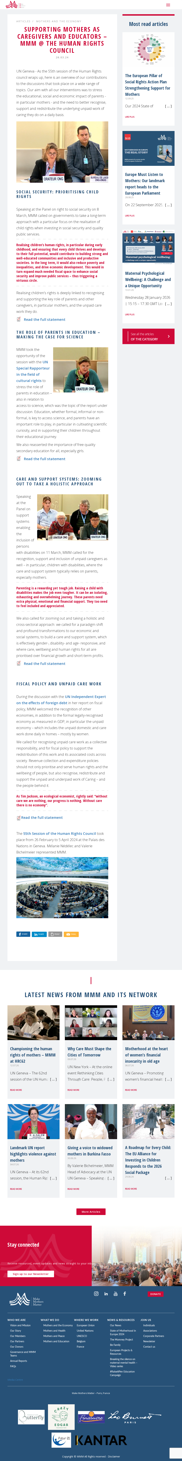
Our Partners (17, 1341)
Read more (16, 1089)
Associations (150, 1331)
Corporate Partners (153, 1336)
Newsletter (149, 1341)
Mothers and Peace (54, 1336)
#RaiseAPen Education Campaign (122, 1374)
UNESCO (82, 1336)
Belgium (81, 1341)
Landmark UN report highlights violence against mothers (33, 1154)
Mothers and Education (56, 1341)
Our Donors (16, 1347)
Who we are (16, 1320)
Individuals (149, 1325)
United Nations (85, 1331)
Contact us (149, 1347)
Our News (115, 1325)
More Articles (91, 1211)
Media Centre (15, 1379)
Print (57, 934)
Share (25, 934)
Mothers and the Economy (58, 21)
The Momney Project (121, 1340)
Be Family (115, 1345)
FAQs (13, 1366)
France (80, 1347)
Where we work (86, 1320)
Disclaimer (114, 1456)
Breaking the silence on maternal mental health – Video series (123, 1363)
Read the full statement (44, 319)
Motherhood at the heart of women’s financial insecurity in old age (146, 1055)
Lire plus (130, 116)
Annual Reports (18, 1361)
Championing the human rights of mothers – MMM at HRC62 (33, 1055)
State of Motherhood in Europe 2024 (123, 1333)
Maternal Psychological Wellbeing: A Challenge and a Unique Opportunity (148, 279)
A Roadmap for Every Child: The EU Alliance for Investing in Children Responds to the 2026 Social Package (148, 1159)
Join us (146, 1320)
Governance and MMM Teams (23, 1354)
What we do (50, 1320)
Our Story (15, 1331)
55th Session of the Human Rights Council (59, 833)
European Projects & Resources (121, 1352)
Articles (23, 21)
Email (73, 934)
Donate (155, 1294)
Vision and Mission (20, 1325)
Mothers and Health (54, 1331)
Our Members (17, 1336)
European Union (86, 1325)
